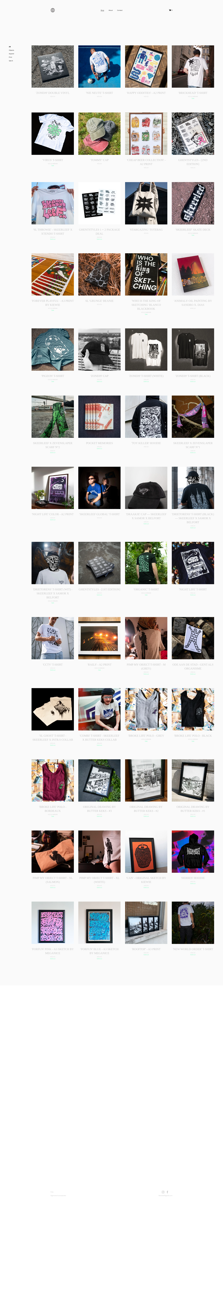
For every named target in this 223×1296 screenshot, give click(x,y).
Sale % (11, 61)
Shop (102, 10)
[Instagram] (163, 1192)
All (10, 47)
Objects (11, 50)
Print (10, 57)
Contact (119, 10)
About (111, 10)
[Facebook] (167, 1192)
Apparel (11, 54)
